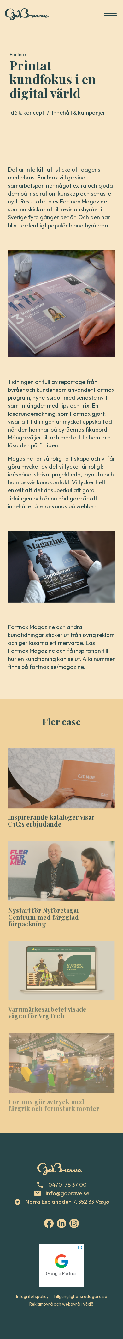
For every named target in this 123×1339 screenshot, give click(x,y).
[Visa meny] (110, 14)
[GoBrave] (27, 14)
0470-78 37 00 (67, 1184)
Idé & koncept (29, 112)
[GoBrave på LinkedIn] (61, 1223)
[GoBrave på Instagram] (74, 1223)
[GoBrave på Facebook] (49, 1223)
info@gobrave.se (66, 1193)
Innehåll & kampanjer (78, 112)
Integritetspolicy (32, 1296)
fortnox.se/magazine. (57, 666)
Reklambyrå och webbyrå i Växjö (61, 1304)
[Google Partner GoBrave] (61, 1265)
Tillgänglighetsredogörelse (80, 1296)
